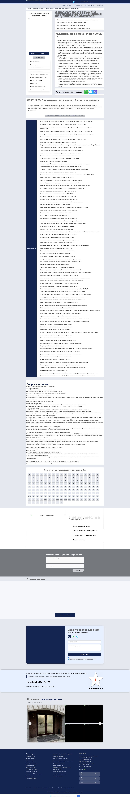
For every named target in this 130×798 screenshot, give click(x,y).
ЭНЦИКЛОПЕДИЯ (89, 5)
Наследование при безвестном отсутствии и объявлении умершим (57, 348)
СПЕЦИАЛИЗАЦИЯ (66, 5)
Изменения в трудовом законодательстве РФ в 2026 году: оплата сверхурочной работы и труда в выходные (67, 375)
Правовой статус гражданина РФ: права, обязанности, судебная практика (59, 199)
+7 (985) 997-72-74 (87, 759)
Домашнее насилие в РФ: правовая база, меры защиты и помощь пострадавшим (60, 343)
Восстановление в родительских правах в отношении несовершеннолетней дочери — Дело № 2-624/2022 (67, 174)
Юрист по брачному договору (36, 71)
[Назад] (30, 723)
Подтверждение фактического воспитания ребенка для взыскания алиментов (60, 365)
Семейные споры (30, 756)
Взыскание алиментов (58, 756)
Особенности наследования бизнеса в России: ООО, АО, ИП (55, 359)
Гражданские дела (31, 760)
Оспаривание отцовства (59, 774)
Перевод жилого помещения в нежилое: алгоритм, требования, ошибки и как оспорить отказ (63, 124)
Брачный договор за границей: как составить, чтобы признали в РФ (57, 242)
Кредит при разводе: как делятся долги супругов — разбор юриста (57, 177)
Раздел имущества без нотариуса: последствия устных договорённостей (58, 218)
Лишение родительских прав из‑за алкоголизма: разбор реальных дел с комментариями (62, 291)
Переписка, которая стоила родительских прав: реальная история (57, 237)
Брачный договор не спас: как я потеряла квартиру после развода (57, 226)
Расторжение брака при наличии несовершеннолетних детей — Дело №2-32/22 (60, 259)
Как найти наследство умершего (84, 348)
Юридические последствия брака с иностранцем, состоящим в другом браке (59, 240)
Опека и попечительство (59, 771)
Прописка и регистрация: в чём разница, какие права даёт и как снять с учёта (59, 155)
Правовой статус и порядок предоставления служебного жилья (56, 310)
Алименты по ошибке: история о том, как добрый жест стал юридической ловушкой (61, 221)
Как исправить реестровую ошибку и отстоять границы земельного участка (59, 302)
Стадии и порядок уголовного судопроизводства (52, 318)
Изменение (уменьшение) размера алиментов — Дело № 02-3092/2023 (58, 172)
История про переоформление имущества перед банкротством (56, 248)
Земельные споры (30, 765)
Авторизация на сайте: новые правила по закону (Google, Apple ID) (83, 145)
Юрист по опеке (33, 83)
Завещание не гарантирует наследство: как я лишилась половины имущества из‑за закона (63, 223)
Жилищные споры (30, 758)
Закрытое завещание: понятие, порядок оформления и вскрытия (56, 326)
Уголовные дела (30, 776)
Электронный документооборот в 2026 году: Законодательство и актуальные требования (62, 367)
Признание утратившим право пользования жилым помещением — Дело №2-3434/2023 (62, 188)
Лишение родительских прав (60, 758)
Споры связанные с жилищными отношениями (52, 121)
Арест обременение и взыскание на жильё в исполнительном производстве (59, 158)
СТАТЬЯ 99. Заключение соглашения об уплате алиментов (63, 100)
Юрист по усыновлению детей (37, 89)
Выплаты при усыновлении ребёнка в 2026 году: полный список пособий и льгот (60, 313)
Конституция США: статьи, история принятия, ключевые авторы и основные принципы (62, 297)
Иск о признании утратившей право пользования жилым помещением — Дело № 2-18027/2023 (64, 288)
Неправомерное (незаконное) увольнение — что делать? (54, 264)
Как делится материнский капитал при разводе (78, 318)
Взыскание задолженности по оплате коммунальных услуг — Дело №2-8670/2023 (60, 261)
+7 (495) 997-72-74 (87, 2)
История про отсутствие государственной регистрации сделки (56, 212)
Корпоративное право (32, 771)
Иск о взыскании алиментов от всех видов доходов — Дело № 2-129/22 (58, 196)
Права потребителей (31, 778)
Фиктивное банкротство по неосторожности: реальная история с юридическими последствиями (64, 245)
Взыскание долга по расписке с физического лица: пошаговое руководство (59, 275)
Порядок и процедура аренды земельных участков (87, 310)
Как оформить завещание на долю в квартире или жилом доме (56, 324)
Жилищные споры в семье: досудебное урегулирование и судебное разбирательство (61, 150)
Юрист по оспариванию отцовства (37, 86)
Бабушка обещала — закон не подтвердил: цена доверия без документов (58, 234)
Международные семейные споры (62, 767)
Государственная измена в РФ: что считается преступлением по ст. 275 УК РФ (60, 286)
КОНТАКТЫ (100, 5)
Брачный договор (57, 769)
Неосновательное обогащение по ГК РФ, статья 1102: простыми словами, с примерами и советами (65, 278)
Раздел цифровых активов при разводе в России (85, 373)
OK (78, 796)
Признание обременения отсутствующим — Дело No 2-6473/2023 (56, 193)
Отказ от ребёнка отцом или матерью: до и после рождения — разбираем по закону (61, 180)
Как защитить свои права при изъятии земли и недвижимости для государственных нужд (62, 299)
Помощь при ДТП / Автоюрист (34, 774)
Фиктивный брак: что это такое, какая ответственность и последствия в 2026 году (60, 183)
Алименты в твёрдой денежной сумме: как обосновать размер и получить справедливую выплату (65, 164)
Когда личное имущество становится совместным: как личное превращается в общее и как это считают (66, 131)
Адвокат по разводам (35, 64)
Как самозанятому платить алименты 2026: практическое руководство (58, 340)
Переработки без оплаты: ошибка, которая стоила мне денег (84, 231)
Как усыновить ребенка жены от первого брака (52, 145)
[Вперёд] (100, 723)
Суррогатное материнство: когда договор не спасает (53, 231)
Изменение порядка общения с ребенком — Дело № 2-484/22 (55, 204)
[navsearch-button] (99, 1)
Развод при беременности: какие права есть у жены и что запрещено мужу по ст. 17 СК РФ (63, 139)
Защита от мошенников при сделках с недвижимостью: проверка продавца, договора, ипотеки (64, 362)
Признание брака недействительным (63, 760)
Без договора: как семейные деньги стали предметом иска (55, 215)
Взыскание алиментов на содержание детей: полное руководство (56, 307)
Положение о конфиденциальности (42, 787)
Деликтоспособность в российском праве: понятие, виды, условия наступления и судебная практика (65, 294)
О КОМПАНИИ (78, 5)
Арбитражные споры (31, 769)
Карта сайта (28, 787)
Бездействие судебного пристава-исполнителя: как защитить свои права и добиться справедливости (65, 272)
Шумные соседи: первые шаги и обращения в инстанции (54, 332)
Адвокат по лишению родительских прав (39, 74)
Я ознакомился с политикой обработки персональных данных (81, 659)
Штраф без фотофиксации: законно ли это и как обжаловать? (55, 253)
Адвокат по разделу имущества (37, 67)
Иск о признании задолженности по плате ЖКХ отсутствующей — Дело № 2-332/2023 (61, 202)
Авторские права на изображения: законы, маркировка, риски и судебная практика (61, 147)
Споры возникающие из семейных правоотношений (79, 121)
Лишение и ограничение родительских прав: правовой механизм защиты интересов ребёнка (63, 305)
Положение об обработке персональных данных (63, 787)
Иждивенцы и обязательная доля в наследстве (52, 346)
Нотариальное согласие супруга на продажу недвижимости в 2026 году (58, 142)
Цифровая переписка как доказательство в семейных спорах (55, 373)
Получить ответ (84, 654)
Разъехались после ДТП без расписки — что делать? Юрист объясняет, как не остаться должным (64, 207)
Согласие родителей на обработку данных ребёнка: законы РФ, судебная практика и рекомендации (65, 185)
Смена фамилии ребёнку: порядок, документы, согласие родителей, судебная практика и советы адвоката (67, 134)
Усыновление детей (58, 776)
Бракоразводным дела (59, 763)
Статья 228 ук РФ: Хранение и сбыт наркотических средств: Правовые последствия (61, 280)
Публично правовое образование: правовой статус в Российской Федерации (59, 316)
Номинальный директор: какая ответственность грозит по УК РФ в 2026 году (59, 283)
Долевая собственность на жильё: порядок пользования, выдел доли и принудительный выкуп (64, 169)
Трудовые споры (30, 767)
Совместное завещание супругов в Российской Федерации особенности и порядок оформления (64, 321)
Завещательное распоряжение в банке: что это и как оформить (56, 356)
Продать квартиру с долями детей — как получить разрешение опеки (57, 250)
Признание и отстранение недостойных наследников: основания (56, 136)
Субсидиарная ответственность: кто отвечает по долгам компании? (57, 267)
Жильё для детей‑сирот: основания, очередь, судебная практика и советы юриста (60, 166)
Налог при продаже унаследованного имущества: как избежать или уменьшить (60, 351)
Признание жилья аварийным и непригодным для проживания (56, 335)
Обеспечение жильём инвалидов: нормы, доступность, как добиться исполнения (60, 153)
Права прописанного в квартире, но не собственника (84, 332)
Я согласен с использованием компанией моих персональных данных (82, 658)
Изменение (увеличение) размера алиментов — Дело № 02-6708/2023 (58, 191)
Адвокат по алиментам (35, 61)
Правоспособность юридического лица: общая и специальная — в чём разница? (60, 269)
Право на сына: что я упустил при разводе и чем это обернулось (56, 229)
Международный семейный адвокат (38, 77)
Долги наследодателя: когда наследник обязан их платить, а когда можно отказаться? (61, 354)
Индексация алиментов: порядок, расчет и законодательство (55, 337)
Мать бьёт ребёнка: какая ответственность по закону (53, 161)
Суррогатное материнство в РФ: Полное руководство (53, 370)
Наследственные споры (32, 763)
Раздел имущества (58, 765)
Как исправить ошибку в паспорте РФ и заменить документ (55, 329)
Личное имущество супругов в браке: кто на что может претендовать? (57, 256)
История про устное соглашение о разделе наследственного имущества (58, 210)
